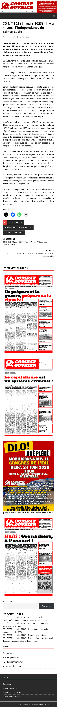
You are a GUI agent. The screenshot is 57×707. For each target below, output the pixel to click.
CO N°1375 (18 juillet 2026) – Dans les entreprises (24, 635)
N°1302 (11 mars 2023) (14, 232)
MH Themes (44, 704)
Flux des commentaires (13, 662)
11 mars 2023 (10, 37)
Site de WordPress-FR (12, 666)
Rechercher (7, 601)
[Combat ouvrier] (28, 11)
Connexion (7, 653)
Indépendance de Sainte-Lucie (18, 227)
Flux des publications (11, 657)
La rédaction (24, 37)
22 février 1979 (15, 222)
